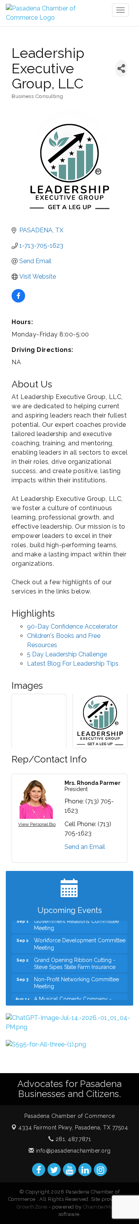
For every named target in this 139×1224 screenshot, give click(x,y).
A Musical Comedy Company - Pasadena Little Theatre (73, 998)
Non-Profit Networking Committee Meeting (76, 979)
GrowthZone (32, 1207)
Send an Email (84, 846)
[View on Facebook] (18, 300)
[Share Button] (121, 68)
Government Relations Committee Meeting (76, 920)
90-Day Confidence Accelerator (72, 626)
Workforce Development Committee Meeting (79, 940)
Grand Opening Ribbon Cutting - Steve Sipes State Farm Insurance (74, 959)
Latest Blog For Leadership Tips (73, 663)
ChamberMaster (103, 1207)
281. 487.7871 (72, 1139)
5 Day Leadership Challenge (67, 654)
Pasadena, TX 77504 (73, 1127)
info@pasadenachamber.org (72, 1151)
